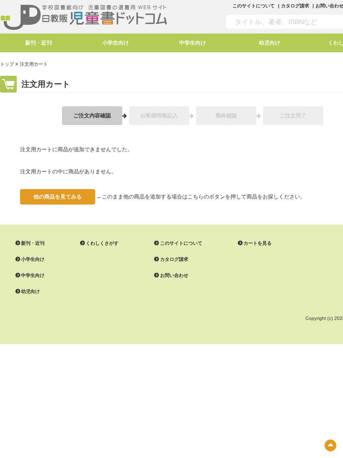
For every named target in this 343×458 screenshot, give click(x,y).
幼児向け (269, 43)
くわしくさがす (102, 243)
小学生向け (115, 43)
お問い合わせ (174, 275)
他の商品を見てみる (57, 196)
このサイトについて (253, 5)
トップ (7, 64)
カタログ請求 (295, 5)
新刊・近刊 (38, 43)
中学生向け (192, 43)
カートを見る (258, 243)
